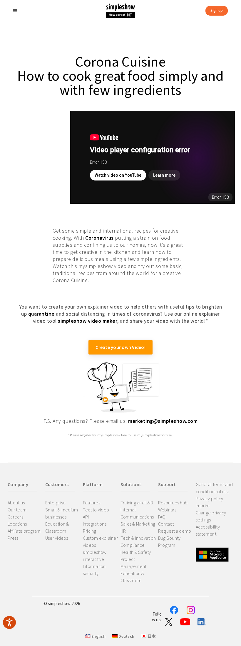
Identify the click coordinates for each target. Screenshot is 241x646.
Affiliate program (24, 531)
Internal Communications (137, 513)
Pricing (89, 531)
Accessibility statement (208, 530)
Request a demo (174, 531)
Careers (15, 517)
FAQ (162, 517)
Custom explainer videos (100, 541)
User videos (56, 538)
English (98, 636)
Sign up (216, 10)
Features (91, 503)
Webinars (167, 510)
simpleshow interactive (95, 555)
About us (16, 503)
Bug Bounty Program (169, 541)
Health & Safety (135, 552)
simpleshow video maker (87, 320)
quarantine (41, 313)
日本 (151, 636)
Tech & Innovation (138, 538)
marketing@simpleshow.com (163, 421)
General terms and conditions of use (214, 487)
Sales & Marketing (137, 524)
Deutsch (126, 636)
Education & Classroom (57, 527)
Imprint (203, 505)
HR (123, 531)
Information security (94, 569)
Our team (17, 510)
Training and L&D (136, 503)
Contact (166, 524)
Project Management (133, 562)
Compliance (132, 545)
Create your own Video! (120, 347)
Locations (17, 524)
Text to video (96, 510)
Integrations (94, 524)
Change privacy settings (211, 516)
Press (13, 538)
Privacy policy (209, 498)
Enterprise (55, 503)
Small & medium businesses (61, 513)
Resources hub (173, 503)
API (86, 517)
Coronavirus (99, 237)
